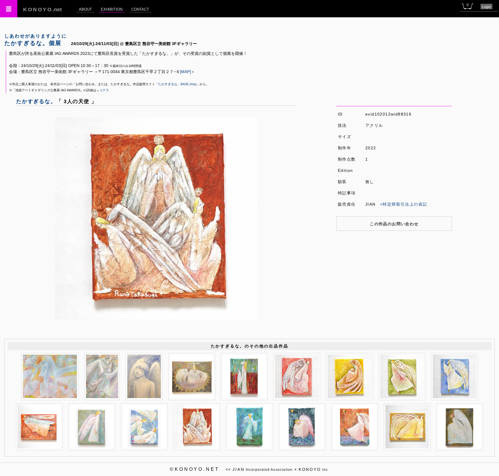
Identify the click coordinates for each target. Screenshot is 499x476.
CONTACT (140, 9)
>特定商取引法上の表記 (403, 204)
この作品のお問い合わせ (394, 224)
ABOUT (85, 9)
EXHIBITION (111, 9)
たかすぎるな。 (36, 101)
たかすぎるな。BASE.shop (177, 84)
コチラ (104, 90)
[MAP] (185, 71)
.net (42, 9)
